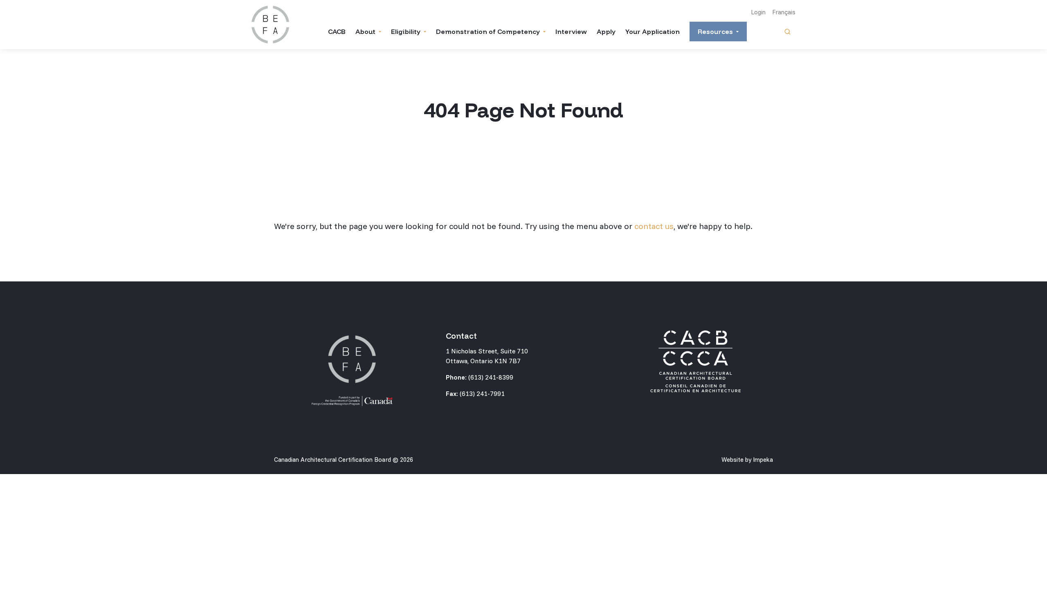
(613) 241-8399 (490, 377)
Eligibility (405, 31)
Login (758, 12)
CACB (337, 31)
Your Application (652, 31)
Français (783, 12)
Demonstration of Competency (488, 31)
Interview (571, 31)
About (365, 31)
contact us (654, 226)
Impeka (763, 459)
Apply (606, 31)
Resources (715, 31)
